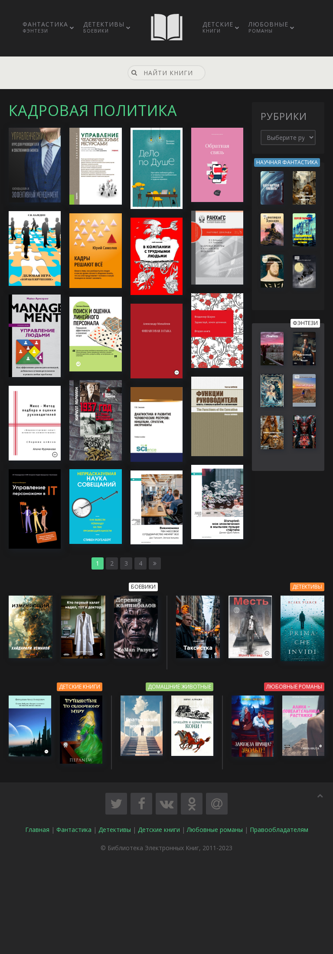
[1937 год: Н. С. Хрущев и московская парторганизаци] (95, 420)
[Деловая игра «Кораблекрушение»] (35, 248)
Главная (37, 829)
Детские (217, 27)
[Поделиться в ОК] (191, 804)
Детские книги (159, 829)
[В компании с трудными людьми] (157, 256)
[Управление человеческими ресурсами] (95, 165)
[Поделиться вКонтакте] (166, 804)
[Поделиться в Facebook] (141, 804)
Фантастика (45, 27)
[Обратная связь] (217, 164)
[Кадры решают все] (95, 249)
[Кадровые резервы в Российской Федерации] (217, 247)
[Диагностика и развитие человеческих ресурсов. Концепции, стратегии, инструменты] (157, 424)
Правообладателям (279, 829)
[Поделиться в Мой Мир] (217, 804)
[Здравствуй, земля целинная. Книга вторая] (217, 330)
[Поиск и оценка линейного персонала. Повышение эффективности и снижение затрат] (95, 333)
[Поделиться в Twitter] (116, 804)
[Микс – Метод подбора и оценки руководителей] (35, 422)
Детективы (103, 27)
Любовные (268, 27)
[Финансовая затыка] (157, 340)
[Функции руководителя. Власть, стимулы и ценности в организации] (217, 415)
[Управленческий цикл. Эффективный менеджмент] (35, 164)
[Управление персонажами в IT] (35, 508)
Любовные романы (215, 829)
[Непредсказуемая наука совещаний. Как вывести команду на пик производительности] (95, 506)
